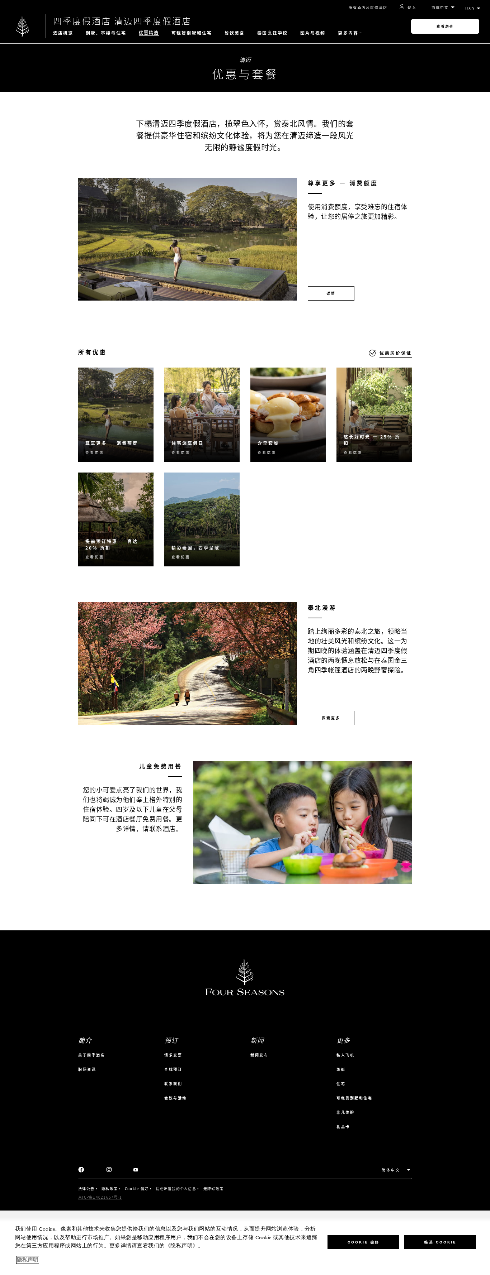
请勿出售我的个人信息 (176, 1188)
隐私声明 (27, 1260)
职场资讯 (87, 1069)
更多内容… (350, 33)
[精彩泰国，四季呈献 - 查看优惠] (202, 520)
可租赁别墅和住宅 (191, 33)
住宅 (340, 1083)
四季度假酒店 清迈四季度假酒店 (122, 20)
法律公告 (86, 1188)
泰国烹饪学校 (272, 33)
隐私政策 (110, 1188)
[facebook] (81, 1170)
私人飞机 (345, 1055)
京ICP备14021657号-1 (100, 1197)
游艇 (340, 1069)
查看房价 (445, 26)
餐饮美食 (235, 33)
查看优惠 (94, 452)
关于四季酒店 (91, 1055)
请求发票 (173, 1055)
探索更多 (331, 717)
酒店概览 (63, 33)
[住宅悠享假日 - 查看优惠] (202, 415)
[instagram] (109, 1170)
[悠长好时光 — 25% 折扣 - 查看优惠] (374, 415)
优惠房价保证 (396, 353)
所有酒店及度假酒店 (368, 7)
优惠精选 (149, 33)
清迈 (245, 59)
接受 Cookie (440, 1242)
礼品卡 (343, 1126)
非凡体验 (345, 1112)
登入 (411, 7)
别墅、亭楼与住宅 (106, 33)
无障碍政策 (213, 1188)
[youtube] (135, 1170)
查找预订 (173, 1069)
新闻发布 (259, 1055)
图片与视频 (313, 33)
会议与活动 (175, 1098)
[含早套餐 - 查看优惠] (288, 415)
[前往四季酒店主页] (23, 26)
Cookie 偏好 (137, 1188)
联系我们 (173, 1083)
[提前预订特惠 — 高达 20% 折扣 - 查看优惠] (116, 520)
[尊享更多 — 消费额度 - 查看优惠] (116, 415)
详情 (331, 293)
